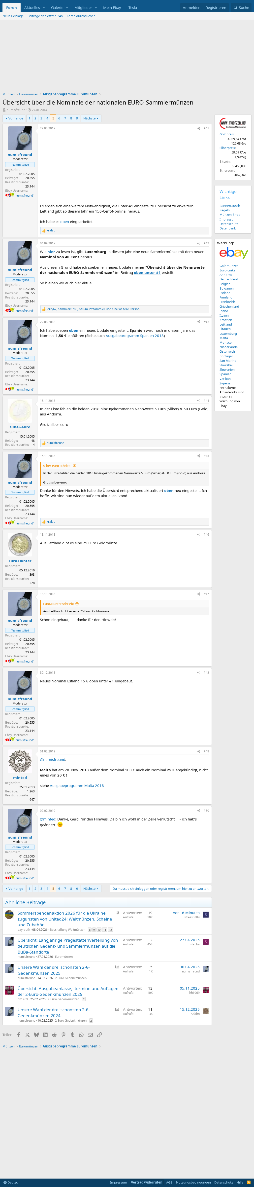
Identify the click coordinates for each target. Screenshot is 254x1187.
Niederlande (229, 347)
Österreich (227, 351)
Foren (11, 7)
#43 (206, 322)
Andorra (226, 274)
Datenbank (228, 228)
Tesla (132, 7)
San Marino (228, 360)
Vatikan (225, 378)
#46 (206, 534)
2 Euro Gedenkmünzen (71, 978)
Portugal (226, 356)
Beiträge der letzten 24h (45, 16)
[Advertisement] (127, 57)
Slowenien (227, 369)
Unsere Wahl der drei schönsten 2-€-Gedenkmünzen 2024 (54, 1012)
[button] (43, 7)
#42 (206, 243)
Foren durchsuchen (81, 16)
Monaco (226, 342)
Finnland (226, 297)
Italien (224, 315)
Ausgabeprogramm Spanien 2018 (135, 335)
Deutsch (13, 1182)
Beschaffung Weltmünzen (67, 929)
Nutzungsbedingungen (193, 1182)
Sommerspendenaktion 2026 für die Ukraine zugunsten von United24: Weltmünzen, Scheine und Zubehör (65, 919)
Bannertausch (230, 205)
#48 (206, 672)
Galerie (57, 7)
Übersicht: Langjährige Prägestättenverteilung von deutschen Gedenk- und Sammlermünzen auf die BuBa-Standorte (68, 946)
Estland (225, 293)
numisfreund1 (25, 195)
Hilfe (240, 1182)
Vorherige (15, 118)
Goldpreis (227, 134)
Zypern (225, 383)
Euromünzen (64, 957)
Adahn (195, 1014)
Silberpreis (227, 148)
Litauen (225, 329)
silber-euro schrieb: (57, 465)
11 (104, 929)
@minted (47, 818)
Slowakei (226, 365)
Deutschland (229, 279)
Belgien (225, 284)
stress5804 (192, 917)
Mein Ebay (112, 7)
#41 (206, 128)
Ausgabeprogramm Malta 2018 (77, 785)
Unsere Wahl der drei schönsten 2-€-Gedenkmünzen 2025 (54, 970)
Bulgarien (227, 288)
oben (64, 221)
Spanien (225, 374)
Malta (224, 338)
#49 (206, 751)
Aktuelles (32, 7)
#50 (206, 811)
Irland (224, 311)
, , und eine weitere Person (93, 309)
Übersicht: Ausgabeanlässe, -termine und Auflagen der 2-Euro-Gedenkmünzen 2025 (68, 991)
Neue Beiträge (13, 16)
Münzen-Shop (230, 214)
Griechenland (229, 306)
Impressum (228, 219)
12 (110, 929)
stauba (195, 944)
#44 (206, 401)
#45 (206, 456)
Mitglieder (83, 7)
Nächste (89, 118)
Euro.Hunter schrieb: (58, 603)
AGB (169, 1182)
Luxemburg (228, 333)
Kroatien (226, 320)
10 (98, 929)
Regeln (225, 210)
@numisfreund (52, 759)
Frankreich (227, 301)
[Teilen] (198, 128)
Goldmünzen (229, 265)
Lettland (226, 324)
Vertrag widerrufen (146, 1182)
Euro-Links (227, 270)
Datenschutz (229, 224)
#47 (206, 594)
